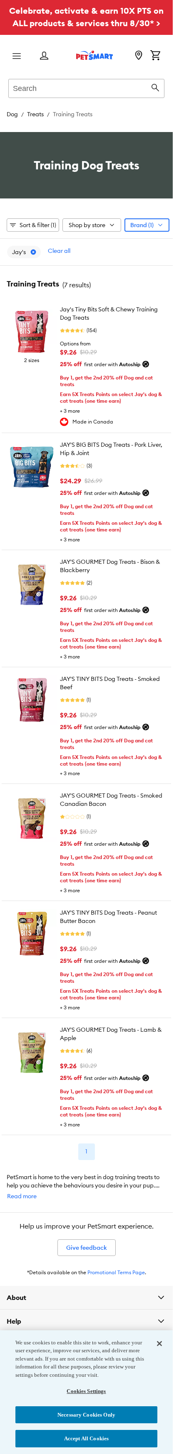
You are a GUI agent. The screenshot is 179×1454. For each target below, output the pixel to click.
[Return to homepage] (94, 55)
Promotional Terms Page (116, 1272)
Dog (12, 114)
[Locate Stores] (139, 56)
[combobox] (86, 87)
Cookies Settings (86, 1391)
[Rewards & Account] (44, 56)
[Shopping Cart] (155, 56)
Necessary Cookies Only (86, 1415)
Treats (35, 114)
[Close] (159, 1343)
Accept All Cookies (86, 1438)
